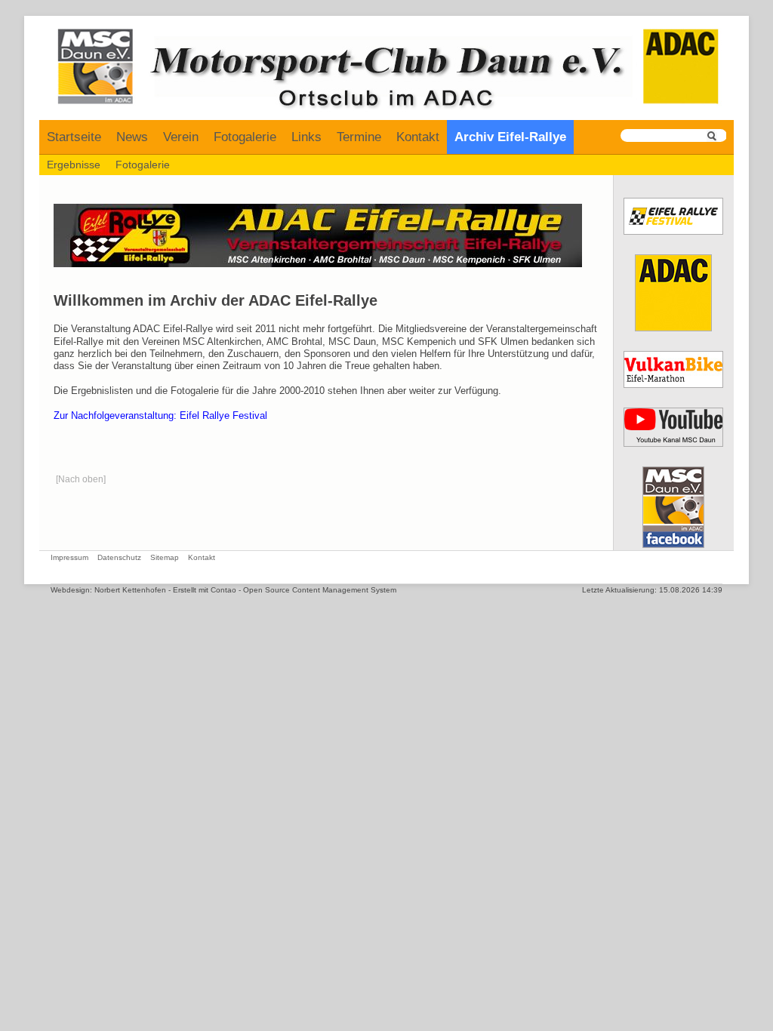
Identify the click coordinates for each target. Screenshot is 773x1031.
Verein (181, 137)
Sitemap (164, 557)
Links (306, 137)
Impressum (69, 557)
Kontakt (417, 137)
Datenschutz (119, 557)
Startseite (74, 137)
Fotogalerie (245, 137)
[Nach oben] (81, 479)
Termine (359, 137)
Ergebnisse (73, 164)
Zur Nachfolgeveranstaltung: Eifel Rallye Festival (160, 416)
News (132, 137)
